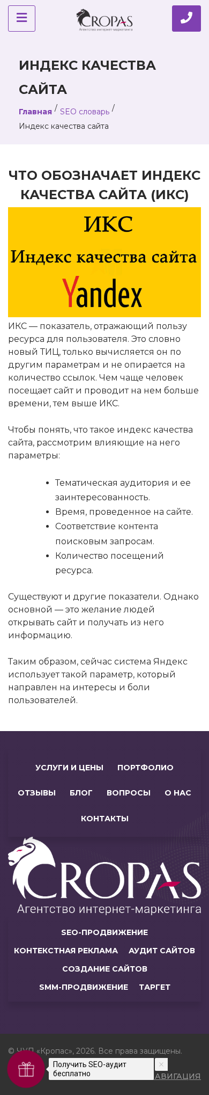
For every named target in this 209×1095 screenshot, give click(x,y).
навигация (174, 1076)
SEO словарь (84, 111)
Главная (35, 111)
